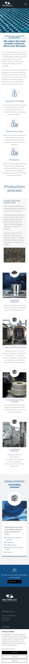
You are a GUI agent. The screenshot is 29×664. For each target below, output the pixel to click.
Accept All (14, 652)
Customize (14, 656)
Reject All (14, 660)
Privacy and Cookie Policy (8, 649)
